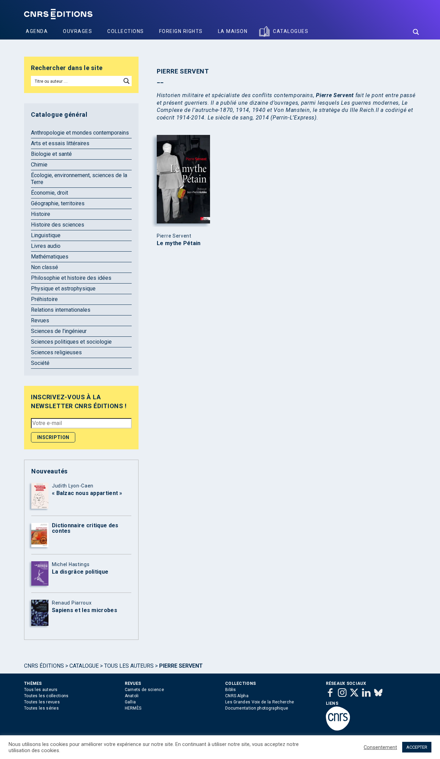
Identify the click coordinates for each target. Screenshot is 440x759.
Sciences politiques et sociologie (71, 341)
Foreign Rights (181, 31)
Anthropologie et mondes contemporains (80, 132)
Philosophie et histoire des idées (71, 278)
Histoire (40, 214)
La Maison (233, 31)
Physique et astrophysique (63, 288)
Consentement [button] (380, 747)
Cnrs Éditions (44, 666)
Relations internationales (60, 310)
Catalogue (84, 666)
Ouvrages (77, 31)
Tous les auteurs (129, 666)
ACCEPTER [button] (416, 747)
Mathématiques (49, 256)
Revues (40, 320)
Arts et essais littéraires (60, 143)
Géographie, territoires (58, 203)
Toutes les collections (46, 695)
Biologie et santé (51, 154)
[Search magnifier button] (416, 32)
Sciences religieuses (56, 352)
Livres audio (45, 246)
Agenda (37, 31)
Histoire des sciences (57, 224)
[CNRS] (338, 729)
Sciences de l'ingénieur (59, 331)
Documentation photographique (256, 708)
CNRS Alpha (237, 695)
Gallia (130, 702)
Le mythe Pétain (179, 243)
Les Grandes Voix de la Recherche (259, 702)
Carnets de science (144, 689)
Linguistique (45, 235)
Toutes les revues (42, 702)
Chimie (39, 164)
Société (40, 363)
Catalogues (290, 31)
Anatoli (132, 695)
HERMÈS (133, 708)
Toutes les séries (41, 708)
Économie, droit (49, 192)
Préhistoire (44, 299)
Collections (125, 31)
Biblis (230, 689)
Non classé (44, 267)
